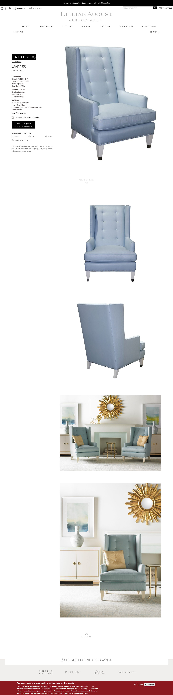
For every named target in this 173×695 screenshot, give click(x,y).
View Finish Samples (19, 113)
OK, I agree (138, 685)
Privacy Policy (83, 693)
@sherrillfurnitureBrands (86, 660)
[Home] (87, 17)
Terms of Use (68, 693)
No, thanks (149, 685)
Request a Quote (23, 125)
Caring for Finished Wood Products (27, 117)
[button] (85, 26)
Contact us (106, 3)
